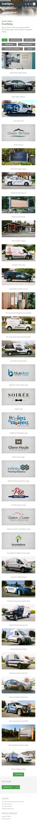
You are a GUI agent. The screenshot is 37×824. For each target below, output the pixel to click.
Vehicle (29, 49)
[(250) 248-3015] (26, 4)
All (5, 40)
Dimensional (9, 44)
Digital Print (29, 40)
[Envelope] (28, 4)
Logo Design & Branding (12, 49)
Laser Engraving (26, 44)
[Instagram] (31, 4)
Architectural (15, 40)
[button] (34, 4)
